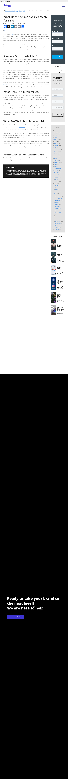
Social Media (57, 217)
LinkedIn (57, 225)
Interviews (57, 156)
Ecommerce (57, 150)
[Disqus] (17, 195)
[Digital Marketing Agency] (7, 5)
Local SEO (57, 196)
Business (56, 143)
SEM (55, 183)
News (55, 164)
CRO (55, 147)
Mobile (57, 202)
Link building (22, 127)
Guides (56, 154)
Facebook (57, 221)
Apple (55, 135)
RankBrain (6, 85)
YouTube (56, 229)
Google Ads (58, 185)
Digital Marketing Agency (11, 11)
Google (56, 152)
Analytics (56, 133)
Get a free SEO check (15, 617)
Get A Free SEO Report (60, 115)
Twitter (57, 227)
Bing (55, 141)
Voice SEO (58, 213)
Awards (57, 175)
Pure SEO (56, 173)
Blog (20, 11)
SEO (24, 11)
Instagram (58, 223)
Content (56, 145)
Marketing (57, 162)
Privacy (56, 166)
